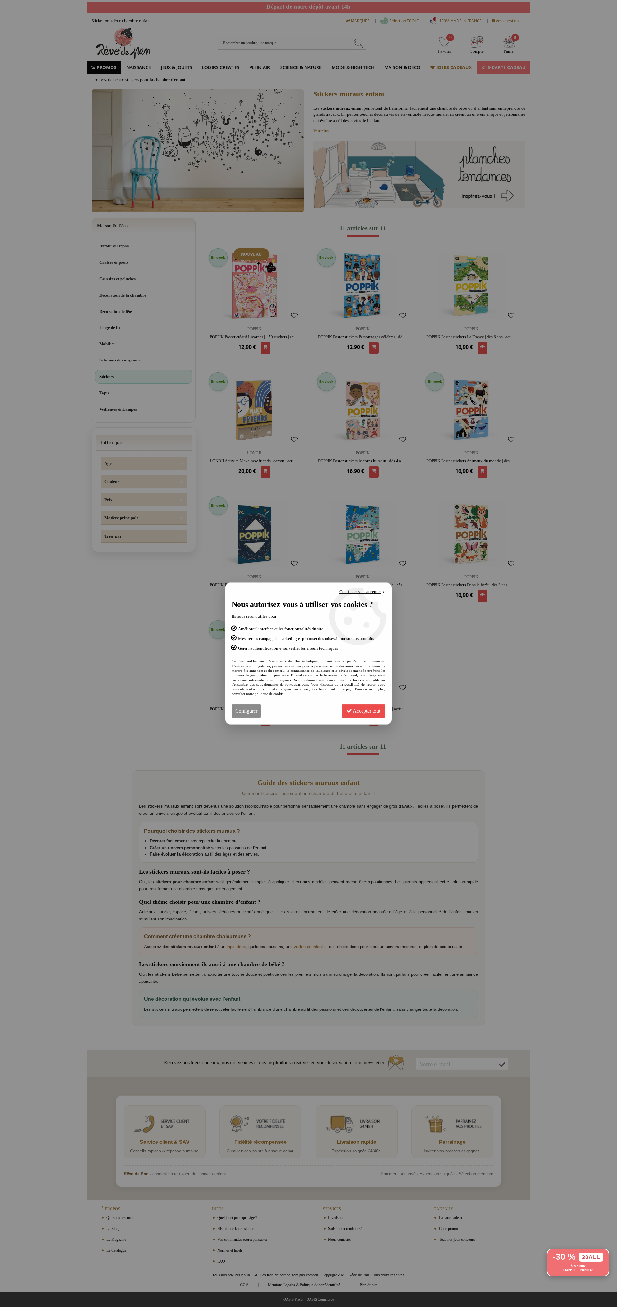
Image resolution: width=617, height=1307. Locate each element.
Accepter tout (366, 711)
